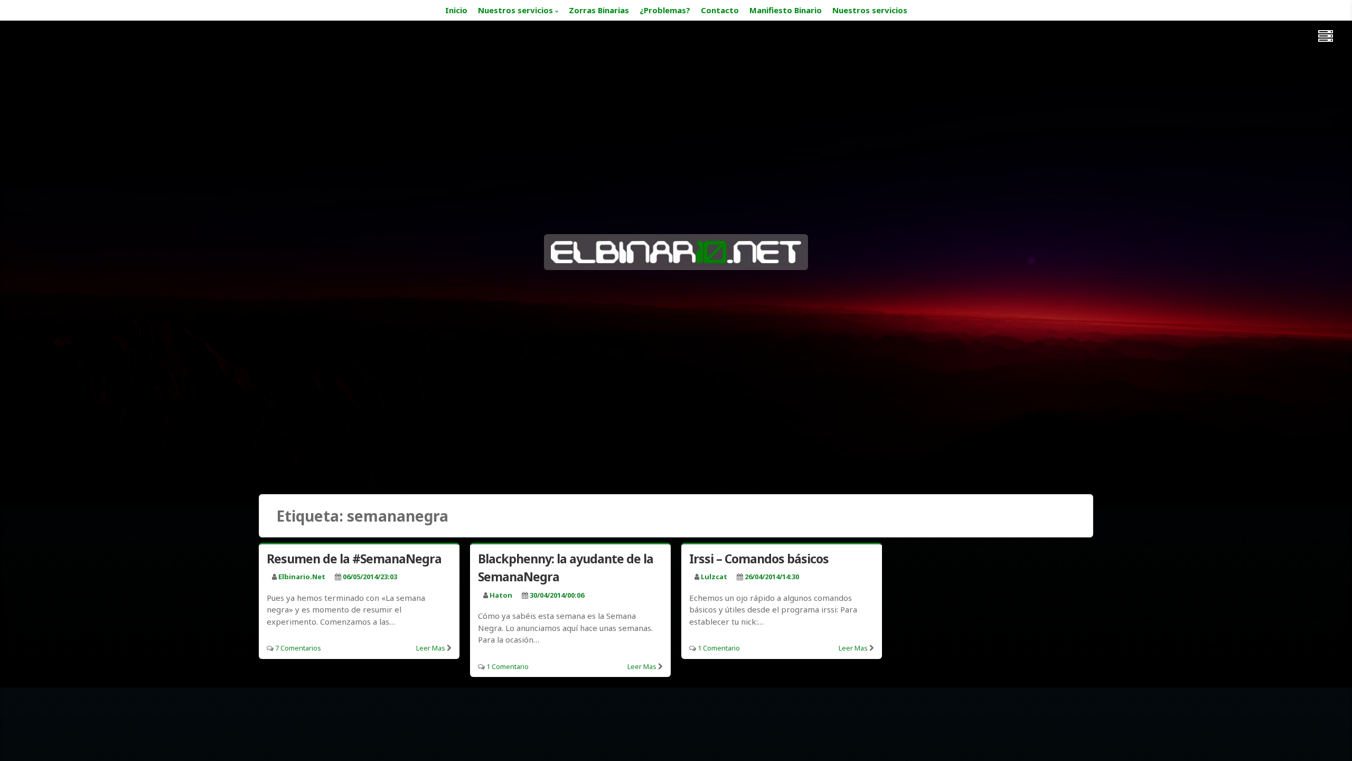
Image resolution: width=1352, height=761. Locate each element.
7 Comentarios (298, 648)
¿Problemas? (665, 10)
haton (501, 595)
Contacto (720, 10)
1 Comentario (507, 666)
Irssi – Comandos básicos (759, 558)
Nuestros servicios (515, 10)
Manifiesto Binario (785, 10)
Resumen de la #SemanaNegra (354, 558)
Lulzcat (714, 576)
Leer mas (430, 648)
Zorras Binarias (599, 10)
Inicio (456, 10)
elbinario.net (301, 576)
